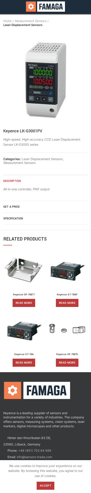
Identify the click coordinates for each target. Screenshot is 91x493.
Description (12, 181)
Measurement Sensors (30, 21)
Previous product (5, 31)
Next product (14, 31)
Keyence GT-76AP (67, 294)
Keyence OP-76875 (67, 354)
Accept (45, 485)
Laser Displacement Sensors (22, 25)
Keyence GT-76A (24, 354)
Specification (13, 219)
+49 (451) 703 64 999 (34, 450)
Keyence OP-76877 (24, 294)
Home (7, 21)
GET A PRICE (11, 207)
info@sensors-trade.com (34, 457)
